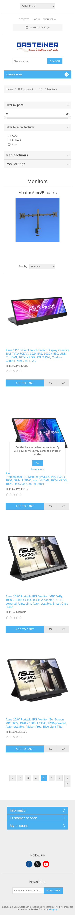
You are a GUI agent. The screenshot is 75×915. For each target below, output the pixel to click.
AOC (15, 135)
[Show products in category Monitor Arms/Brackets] (37, 220)
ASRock (16, 140)
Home (9, 89)
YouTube (46, 864)
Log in (36, 19)
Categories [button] (14, 74)
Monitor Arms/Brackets (37, 193)
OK (37, 463)
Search (55, 61)
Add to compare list (50, 382)
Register (24, 19)
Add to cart (25, 383)
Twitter (37, 864)
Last (67, 784)
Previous (20, 778)
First (12, 778)
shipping (53, 909)
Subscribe (53, 890)
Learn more (37, 469)
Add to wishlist (63, 382)
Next (67, 778)
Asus (15, 144)
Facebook (29, 864)
